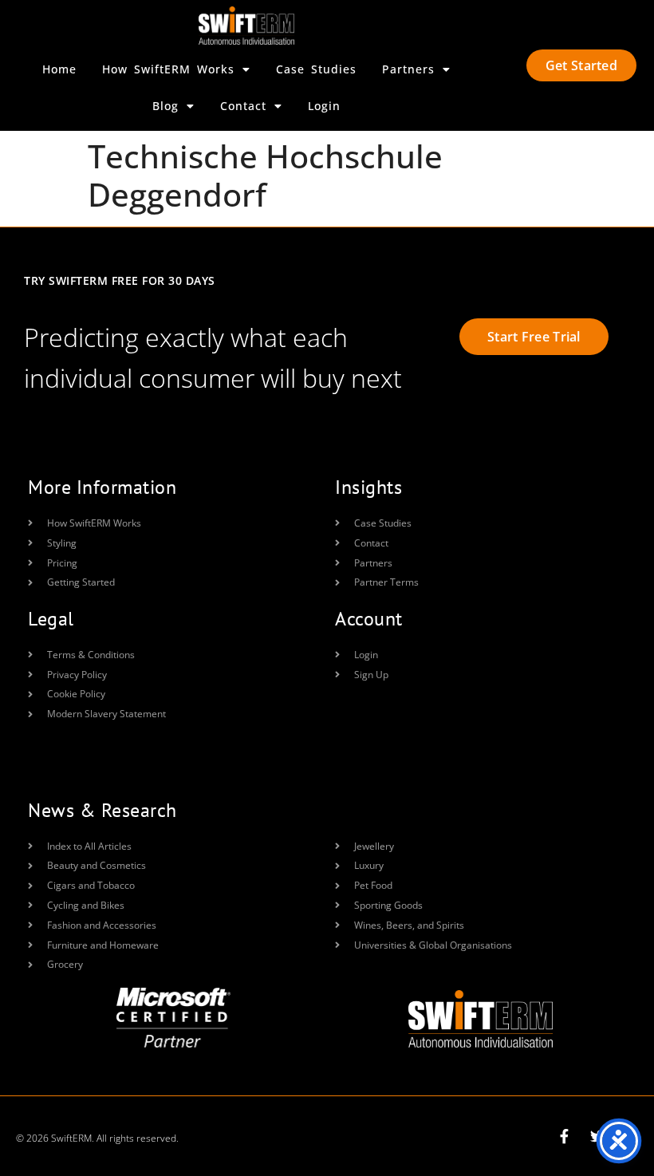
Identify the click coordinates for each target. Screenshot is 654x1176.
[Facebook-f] (564, 1136)
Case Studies (316, 69)
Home (59, 69)
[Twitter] (597, 1136)
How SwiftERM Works (168, 69)
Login (324, 105)
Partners (408, 69)
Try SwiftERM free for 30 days (119, 280)
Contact (243, 105)
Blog (165, 105)
